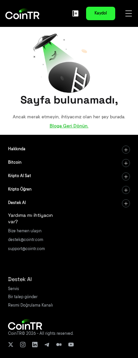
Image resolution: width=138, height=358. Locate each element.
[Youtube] (71, 344)
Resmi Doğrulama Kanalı (30, 305)
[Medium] (59, 344)
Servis (13, 289)
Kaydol (100, 13)
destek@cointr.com (25, 240)
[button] (69, 150)
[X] (10, 344)
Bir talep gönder (23, 297)
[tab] (69, 150)
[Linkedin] (35, 344)
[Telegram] (47, 344)
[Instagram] (22, 344)
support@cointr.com (26, 249)
